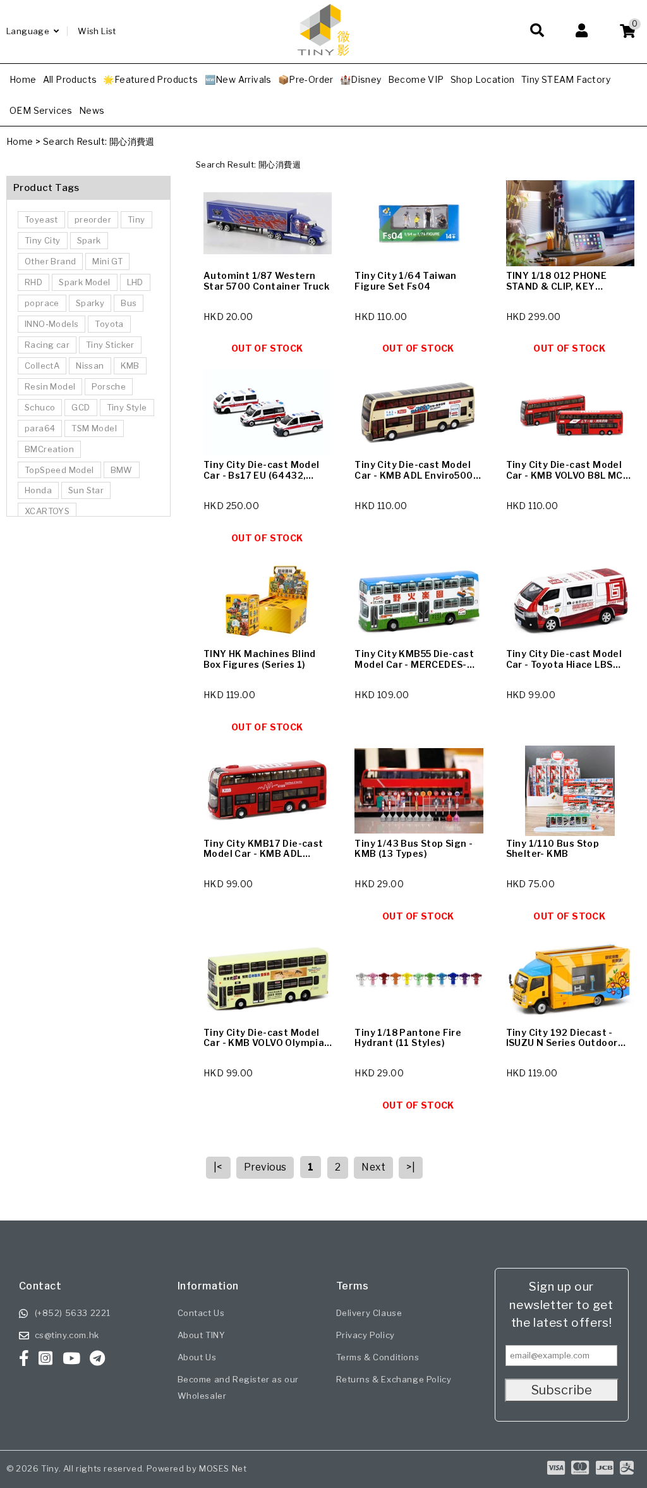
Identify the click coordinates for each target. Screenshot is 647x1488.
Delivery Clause (369, 1313)
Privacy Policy (365, 1335)
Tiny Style (127, 407)
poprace (42, 303)
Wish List (97, 31)
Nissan (90, 365)
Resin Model (50, 386)
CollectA (42, 365)
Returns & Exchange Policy (394, 1379)
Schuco (40, 407)
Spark (89, 240)
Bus (128, 303)
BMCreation (49, 449)
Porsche (109, 386)
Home (19, 141)
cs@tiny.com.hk (67, 1335)
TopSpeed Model (59, 470)
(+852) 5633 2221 (73, 1313)
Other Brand (50, 261)
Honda (38, 490)
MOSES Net (222, 1468)
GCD (80, 407)
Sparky (90, 303)
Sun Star (86, 490)
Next (373, 1167)
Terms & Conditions (378, 1357)
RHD (33, 282)
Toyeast (41, 219)
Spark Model (84, 282)
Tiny (136, 219)
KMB (130, 365)
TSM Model (94, 428)
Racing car (47, 345)
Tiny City (43, 240)
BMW (122, 470)
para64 (40, 428)
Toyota (109, 324)
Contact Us (201, 1313)
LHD (135, 282)
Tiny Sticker (110, 345)
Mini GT (107, 261)
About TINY (202, 1335)
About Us (197, 1357)
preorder (93, 219)
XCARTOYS (47, 511)
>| (410, 1167)
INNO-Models (51, 324)
